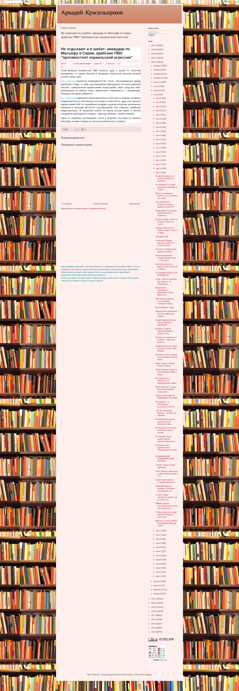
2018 (153, 611)
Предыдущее (134, 204)
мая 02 (159, 572)
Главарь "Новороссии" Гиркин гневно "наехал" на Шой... (166, 230)
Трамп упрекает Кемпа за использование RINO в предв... (166, 372)
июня (156, 91)
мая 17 (159, 156)
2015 (153, 624)
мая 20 (159, 144)
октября (157, 74)
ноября (156, 70)
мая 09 (159, 543)
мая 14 (159, 169)
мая (155, 95)
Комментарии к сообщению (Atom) (90, 209)
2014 (153, 628)
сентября (157, 78)
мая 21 (159, 140)
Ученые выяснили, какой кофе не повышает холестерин (166, 514)
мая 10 (159, 539)
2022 (153, 62)
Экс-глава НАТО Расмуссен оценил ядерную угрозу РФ (164, 204)
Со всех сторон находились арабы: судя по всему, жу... (166, 497)
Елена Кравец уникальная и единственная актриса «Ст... (166, 473)
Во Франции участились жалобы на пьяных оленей (165, 430)
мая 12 (159, 531)
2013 (153, 632)
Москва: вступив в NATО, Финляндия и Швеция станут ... (166, 523)
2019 (153, 607)
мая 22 (159, 136)
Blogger (148, 675)
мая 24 (159, 127)
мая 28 (159, 111)
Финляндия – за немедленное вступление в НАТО (165, 404)
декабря (157, 66)
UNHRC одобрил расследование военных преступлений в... (166, 506)
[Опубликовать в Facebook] (82, 129)
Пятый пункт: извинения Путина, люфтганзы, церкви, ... (166, 313)
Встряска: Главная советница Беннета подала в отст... (164, 331)
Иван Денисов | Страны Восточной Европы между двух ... (165, 389)
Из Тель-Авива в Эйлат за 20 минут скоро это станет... (166, 221)
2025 (153, 50)
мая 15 (159, 164)
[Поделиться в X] (80, 129)
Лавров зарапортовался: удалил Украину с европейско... (165, 322)
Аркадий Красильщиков (92, 12)
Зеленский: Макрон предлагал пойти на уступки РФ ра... (164, 243)
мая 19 (159, 148)
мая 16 (159, 160)
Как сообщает (68, 81)
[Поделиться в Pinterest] (84, 129)
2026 (153, 46)
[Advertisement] (101, 238)
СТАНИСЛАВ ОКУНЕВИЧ (82, 64)
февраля (157, 590)
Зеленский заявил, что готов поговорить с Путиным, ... (164, 178)
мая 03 (159, 568)
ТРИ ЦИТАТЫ (161, 237)
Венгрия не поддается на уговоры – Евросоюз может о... (166, 339)
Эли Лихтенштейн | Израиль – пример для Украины (165, 413)
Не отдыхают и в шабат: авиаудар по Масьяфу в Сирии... (166, 187)
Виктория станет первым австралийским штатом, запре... (166, 357)
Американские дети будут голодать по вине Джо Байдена (166, 348)
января (156, 594)
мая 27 (159, 115)
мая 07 (159, 551)
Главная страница (100, 204)
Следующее (67, 204)
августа (156, 82)
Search (151, 35)
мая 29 (159, 107)
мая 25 (159, 123)
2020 (153, 603)
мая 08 (159, 547)
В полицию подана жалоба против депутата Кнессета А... (165, 439)
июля (155, 86)
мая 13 (159, 173)
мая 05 (159, 560)
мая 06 (159, 556)
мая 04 (159, 564)
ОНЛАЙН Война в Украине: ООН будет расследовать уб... (165, 488)
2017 (153, 616)
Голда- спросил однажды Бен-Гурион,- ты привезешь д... (166, 281)
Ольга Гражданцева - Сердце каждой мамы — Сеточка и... (165, 258)
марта (156, 586)
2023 (153, 58)
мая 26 (159, 119)
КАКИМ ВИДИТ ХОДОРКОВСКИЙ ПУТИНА (164, 458)
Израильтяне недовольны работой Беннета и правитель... (166, 213)
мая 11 (159, 535)
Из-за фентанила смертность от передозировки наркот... (166, 380)
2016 (153, 620)
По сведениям (68, 98)
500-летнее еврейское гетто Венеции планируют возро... (164, 301)
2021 (153, 599)
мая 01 (159, 576)
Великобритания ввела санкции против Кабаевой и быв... (165, 421)
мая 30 (159, 102)
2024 (153, 54)
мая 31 (159, 98)
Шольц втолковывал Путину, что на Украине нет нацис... (166, 195)
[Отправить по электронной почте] (75, 129)
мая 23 (159, 131)
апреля (156, 581)
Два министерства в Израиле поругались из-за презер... (166, 266)
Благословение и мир (164, 308)
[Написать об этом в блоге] (77, 129)
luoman (130, 675)
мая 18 (159, 152)
